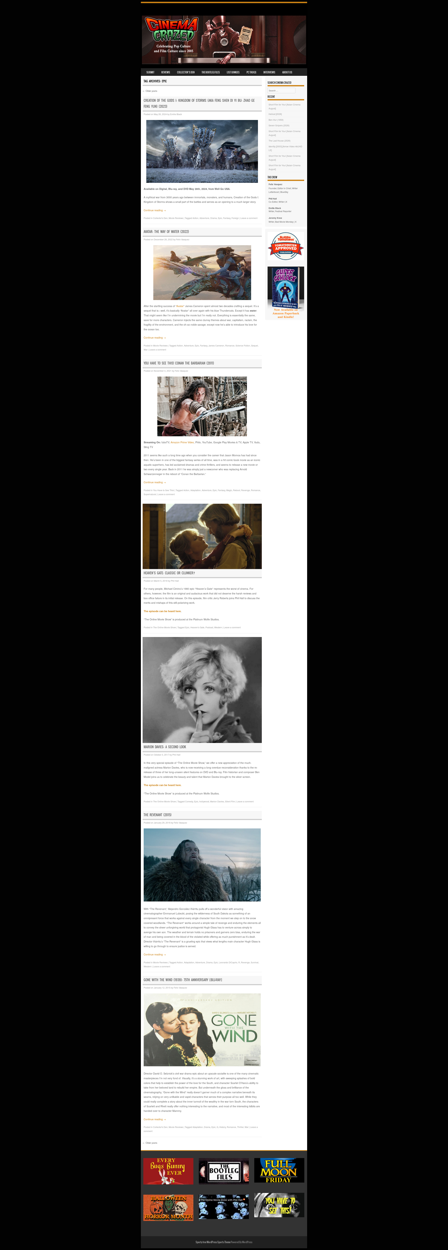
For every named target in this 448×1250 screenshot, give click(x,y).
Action (195, 217)
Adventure (204, 217)
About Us (287, 72)
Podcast (209, 627)
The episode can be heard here (162, 611)
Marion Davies (217, 801)
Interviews (269, 72)
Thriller (240, 1126)
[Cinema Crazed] (224, 63)
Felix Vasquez (182, 239)
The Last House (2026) (279, 140)
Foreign (235, 217)
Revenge (245, 490)
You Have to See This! (163, 490)
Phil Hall (175, 580)
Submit (150, 72)
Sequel (254, 345)
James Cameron (216, 345)
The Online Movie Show (164, 627)
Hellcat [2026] (275, 113)
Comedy (189, 801)
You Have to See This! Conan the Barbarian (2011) (179, 363)
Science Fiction (243, 345)
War (146, 349)
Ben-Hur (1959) (276, 119)
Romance (229, 345)
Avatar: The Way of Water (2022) (166, 231)
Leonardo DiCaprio (228, 962)
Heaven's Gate (197, 627)
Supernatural (150, 494)
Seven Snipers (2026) (279, 125)
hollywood (204, 801)
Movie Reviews (176, 217)
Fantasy (226, 217)
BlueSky (284, 191)
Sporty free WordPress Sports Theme (213, 1242)
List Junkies (233, 72)
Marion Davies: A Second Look (165, 747)
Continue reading (155, 210)
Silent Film (230, 801)
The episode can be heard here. (162, 785)
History (222, 1126)
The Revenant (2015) (158, 814)
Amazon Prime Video (182, 442)
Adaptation (195, 490)
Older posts (150, 90)
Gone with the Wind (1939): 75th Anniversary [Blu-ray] (183, 979)
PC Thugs (251, 72)
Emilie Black (176, 114)
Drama (213, 217)
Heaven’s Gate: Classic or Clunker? (169, 573)
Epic (220, 217)
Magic (229, 490)
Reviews (165, 72)
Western (218, 627)
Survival (254, 962)
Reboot (236, 490)
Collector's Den (160, 217)
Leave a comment (248, 217)
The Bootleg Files (211, 72)
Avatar (180, 306)
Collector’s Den (186, 72)
